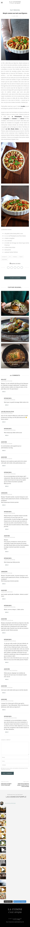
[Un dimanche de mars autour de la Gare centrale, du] (3, 850)
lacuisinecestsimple (16, 797)
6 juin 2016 (15, 16)
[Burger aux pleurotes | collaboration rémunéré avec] (3, 836)
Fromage (15, 256)
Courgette (4, 256)
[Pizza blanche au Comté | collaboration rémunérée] (3, 856)
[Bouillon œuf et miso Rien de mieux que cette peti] (3, 830)
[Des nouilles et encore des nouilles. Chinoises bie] (3, 876)
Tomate (21, 256)
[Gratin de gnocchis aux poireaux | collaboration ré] (3, 896)
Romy (19, 919)
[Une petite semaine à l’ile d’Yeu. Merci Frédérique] (3, 883)
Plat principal (15, 10)
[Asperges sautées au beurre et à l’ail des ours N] (3, 843)
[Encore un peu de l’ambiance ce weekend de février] (3, 889)
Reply (4, 391)
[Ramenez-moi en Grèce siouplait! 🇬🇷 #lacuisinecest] (3, 823)
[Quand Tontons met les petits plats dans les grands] (3, 810)
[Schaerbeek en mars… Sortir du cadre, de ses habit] (3, 863)
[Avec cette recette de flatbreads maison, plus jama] (3, 870)
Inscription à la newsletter (15, 277)
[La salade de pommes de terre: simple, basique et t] (3, 816)
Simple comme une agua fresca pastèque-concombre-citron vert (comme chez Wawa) (23, 785)
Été (10, 256)
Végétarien (4, 259)
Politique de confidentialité (15, 922)
